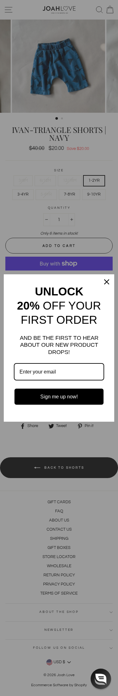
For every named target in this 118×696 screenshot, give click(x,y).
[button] (101, 679)
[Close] (106, 281)
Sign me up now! (59, 396)
